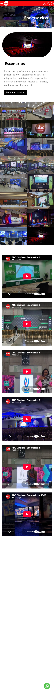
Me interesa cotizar (15, 92)
